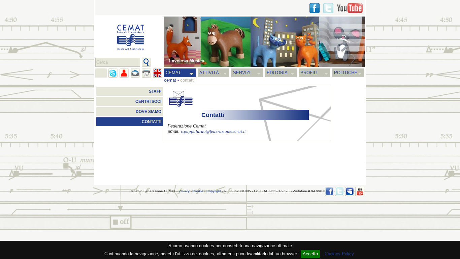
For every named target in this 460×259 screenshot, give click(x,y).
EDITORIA (277, 72)
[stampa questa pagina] (146, 73)
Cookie (198, 191)
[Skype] (113, 73)
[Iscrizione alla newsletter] (135, 73)
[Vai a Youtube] (350, 8)
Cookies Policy (339, 253)
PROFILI (309, 72)
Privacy (184, 191)
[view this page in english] (157, 73)
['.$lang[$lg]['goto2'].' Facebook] (314, 8)
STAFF (155, 91)
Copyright (213, 191)
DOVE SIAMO (148, 112)
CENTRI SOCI (148, 101)
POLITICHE (345, 72)
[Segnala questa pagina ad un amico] (124, 73)
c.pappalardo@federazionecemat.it (213, 131)
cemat (170, 80)
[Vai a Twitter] (328, 8)
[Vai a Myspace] (349, 191)
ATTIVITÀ (209, 72)
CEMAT (173, 72)
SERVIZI (242, 72)
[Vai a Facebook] (329, 191)
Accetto (310, 253)
